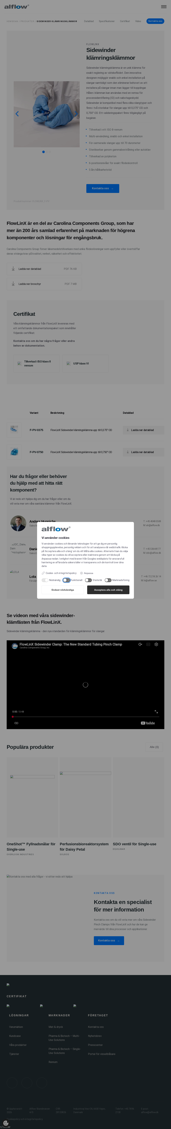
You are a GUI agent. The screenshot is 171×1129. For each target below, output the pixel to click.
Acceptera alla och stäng (108, 589)
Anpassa (88, 573)
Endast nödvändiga (63, 589)
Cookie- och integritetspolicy (61, 573)
